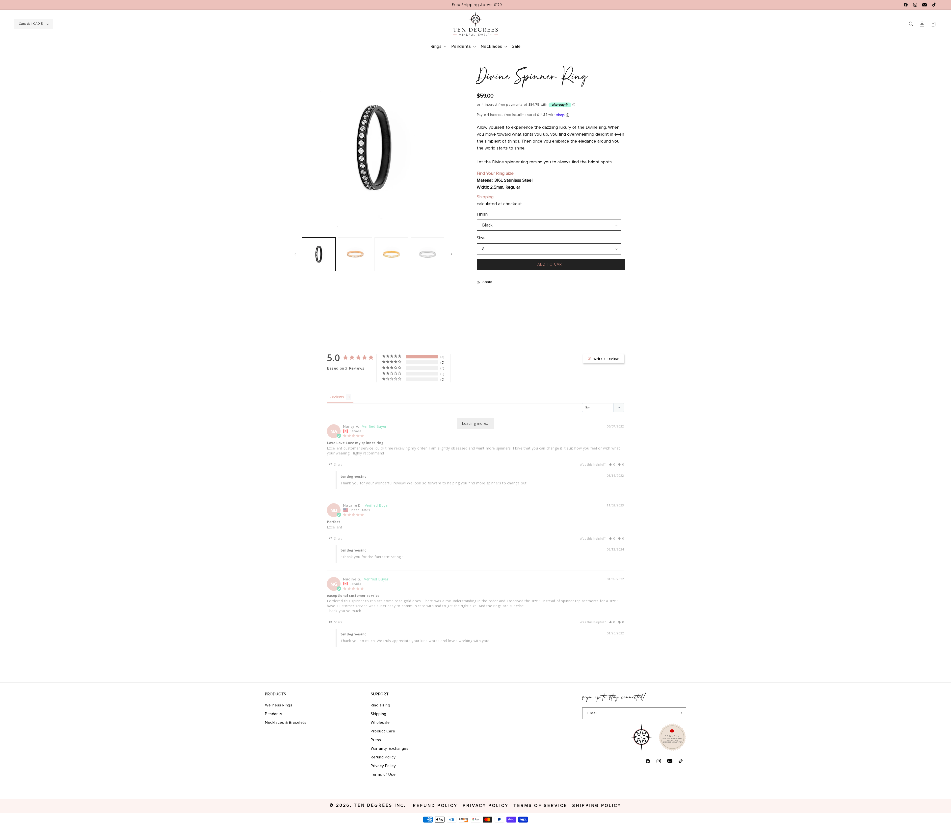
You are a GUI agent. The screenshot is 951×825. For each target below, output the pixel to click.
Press (376, 740)
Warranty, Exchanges (389, 748)
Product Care (383, 731)
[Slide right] (451, 254)
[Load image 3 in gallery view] (355, 254)
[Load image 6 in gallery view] (427, 254)
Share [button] (487, 282)
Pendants (273, 714)
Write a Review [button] (606, 358)
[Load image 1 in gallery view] (319, 254)
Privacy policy (486, 806)
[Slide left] (295, 254)
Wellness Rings (278, 705)
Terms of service (540, 806)
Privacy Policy (383, 766)
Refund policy (435, 806)
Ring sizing (380, 705)
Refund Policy (383, 757)
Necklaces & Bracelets (286, 722)
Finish (482, 214)
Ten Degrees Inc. (381, 805)
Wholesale (380, 722)
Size (481, 238)
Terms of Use (383, 774)
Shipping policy (596, 806)
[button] (437, 46)
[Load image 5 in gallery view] (391, 254)
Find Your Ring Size (495, 173)
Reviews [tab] (336, 397)
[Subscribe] (680, 713)
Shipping (485, 197)
